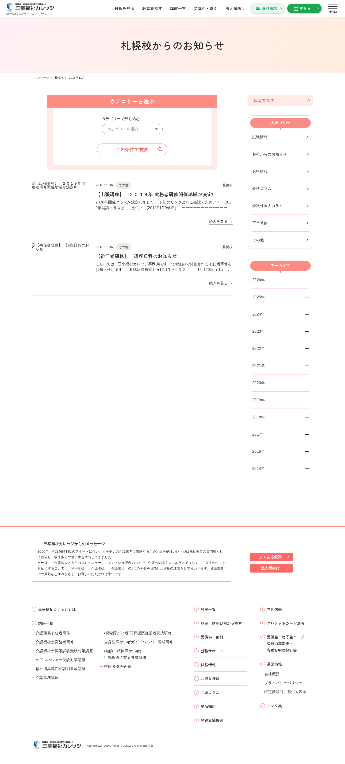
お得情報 (260, 171)
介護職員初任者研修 (53, 633)
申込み (305, 8)
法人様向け (235, 8)
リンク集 (274, 706)
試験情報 (260, 137)
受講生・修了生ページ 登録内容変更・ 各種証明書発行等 (285, 643)
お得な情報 (210, 678)
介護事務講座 (47, 678)
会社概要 (272, 674)
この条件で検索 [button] (132, 149)
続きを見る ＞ (221, 221)
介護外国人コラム (267, 206)
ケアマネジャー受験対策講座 (60, 660)
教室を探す (152, 8)
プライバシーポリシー (283, 683)
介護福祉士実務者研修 (55, 642)
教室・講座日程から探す (221, 623)
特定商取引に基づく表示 (285, 692)
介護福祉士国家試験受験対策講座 (64, 651)
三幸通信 (260, 223)
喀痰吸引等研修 (117, 666)
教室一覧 (208, 609)
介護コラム (262, 189)
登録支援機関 (212, 720)
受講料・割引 (206, 8)
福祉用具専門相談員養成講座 (60, 669)
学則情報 (274, 609)
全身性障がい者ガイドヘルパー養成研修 (138, 642)
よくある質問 (270, 557)
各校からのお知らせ (269, 154)
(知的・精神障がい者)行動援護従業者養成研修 (125, 654)
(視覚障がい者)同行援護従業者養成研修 (138, 633)
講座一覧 (178, 8)
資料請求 (269, 8)
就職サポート (212, 651)
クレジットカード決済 (285, 623)
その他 (258, 240)
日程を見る (124, 8)
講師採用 (208, 706)
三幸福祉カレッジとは (57, 609)
